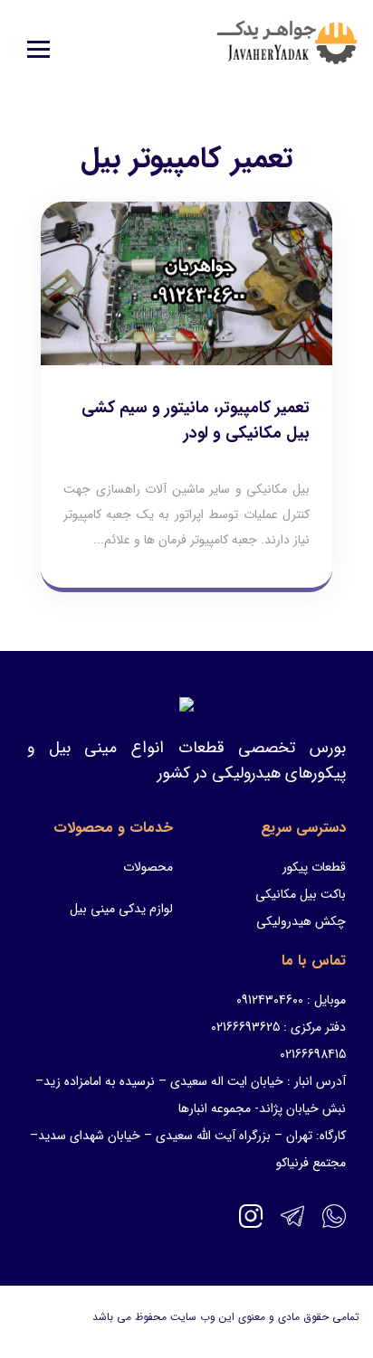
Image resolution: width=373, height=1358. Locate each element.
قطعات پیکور (314, 867)
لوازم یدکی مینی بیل (121, 909)
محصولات (148, 867)
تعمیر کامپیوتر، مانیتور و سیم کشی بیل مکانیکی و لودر (195, 420)
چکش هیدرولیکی (301, 921)
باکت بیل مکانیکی (300, 894)
